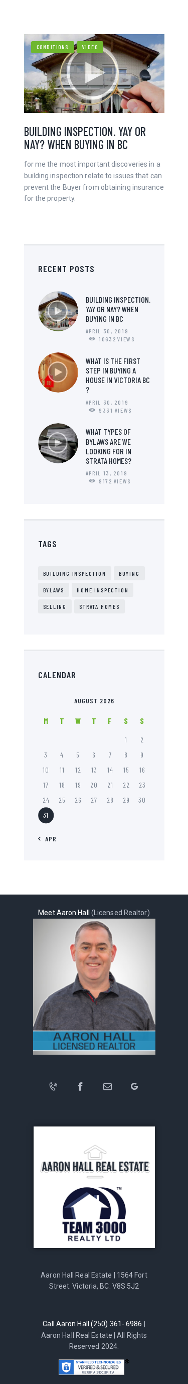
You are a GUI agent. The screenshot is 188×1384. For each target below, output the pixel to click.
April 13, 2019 (107, 472)
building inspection (74, 573)
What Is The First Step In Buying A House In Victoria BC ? (118, 375)
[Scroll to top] (177, 1373)
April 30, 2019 (107, 330)
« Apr (48, 839)
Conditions (53, 47)
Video (90, 47)
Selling (55, 606)
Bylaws (54, 589)
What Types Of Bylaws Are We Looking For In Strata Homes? (108, 446)
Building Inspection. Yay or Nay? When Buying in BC (85, 138)
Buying (129, 573)
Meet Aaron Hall (64, 913)
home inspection (102, 589)
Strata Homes (99, 606)
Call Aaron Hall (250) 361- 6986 (92, 1324)
